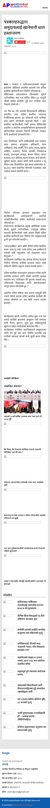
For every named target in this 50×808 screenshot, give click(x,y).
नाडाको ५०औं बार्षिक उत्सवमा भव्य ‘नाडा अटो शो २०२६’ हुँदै (23, 418)
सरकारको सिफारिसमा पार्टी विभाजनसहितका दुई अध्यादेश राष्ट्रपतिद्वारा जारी (31, 689)
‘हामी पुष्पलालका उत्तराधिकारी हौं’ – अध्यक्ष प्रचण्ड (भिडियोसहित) (31, 717)
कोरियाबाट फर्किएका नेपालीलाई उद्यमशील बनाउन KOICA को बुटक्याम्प (30, 605)
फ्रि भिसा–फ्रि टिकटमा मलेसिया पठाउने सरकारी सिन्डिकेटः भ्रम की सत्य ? (22, 451)
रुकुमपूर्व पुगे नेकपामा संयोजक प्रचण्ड (31, 673)
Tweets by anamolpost (12, 761)
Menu (45, 8)
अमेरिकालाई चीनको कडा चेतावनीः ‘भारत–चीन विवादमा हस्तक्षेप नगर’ (31, 647)
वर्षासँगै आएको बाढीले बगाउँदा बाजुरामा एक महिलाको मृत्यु (31, 631)
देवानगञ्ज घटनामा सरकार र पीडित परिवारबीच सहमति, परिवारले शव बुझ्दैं (25, 517)
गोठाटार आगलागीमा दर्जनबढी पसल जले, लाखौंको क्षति (23, 484)
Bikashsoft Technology (23, 805)
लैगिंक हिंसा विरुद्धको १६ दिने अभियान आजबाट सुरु (30, 617)
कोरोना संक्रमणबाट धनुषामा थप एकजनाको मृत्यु (31, 729)
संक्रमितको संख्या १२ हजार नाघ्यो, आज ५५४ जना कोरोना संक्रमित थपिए (31, 661)
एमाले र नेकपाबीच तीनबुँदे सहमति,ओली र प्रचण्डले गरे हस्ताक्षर (25, 583)
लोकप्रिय (7, 595)
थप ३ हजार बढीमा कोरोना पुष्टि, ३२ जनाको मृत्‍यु (31, 701)
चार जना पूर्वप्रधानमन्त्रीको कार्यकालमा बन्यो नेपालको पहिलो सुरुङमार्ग (24, 550)
